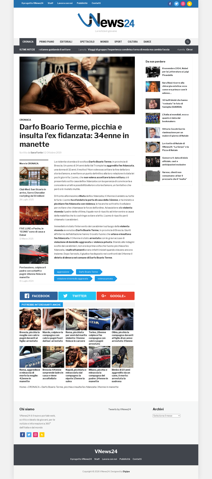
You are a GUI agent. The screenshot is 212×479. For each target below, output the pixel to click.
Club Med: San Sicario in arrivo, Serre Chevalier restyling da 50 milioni (32, 192)
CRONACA (27, 41)
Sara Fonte (37, 152)
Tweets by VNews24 (119, 409)
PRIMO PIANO (46, 41)
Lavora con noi (65, 3)
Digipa (126, 471)
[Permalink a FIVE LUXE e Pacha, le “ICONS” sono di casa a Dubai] (33, 216)
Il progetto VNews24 (32, 3)
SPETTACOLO (87, 41)
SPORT (118, 41)
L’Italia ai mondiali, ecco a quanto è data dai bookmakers (175, 118)
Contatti (96, 3)
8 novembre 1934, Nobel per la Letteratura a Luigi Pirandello (175, 71)
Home (22, 387)
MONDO (104, 41)
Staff (50, 3)
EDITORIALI (66, 41)
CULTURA (133, 41)
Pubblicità (82, 3)
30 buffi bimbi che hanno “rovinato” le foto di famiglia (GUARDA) (175, 103)
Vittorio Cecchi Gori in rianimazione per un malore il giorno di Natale (175, 132)
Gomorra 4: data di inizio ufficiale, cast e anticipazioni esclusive (175, 161)
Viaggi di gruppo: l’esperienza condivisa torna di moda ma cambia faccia (116, 49)
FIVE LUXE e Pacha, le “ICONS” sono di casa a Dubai (32, 231)
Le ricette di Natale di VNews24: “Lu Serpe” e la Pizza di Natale (175, 147)
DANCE (147, 41)
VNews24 (106, 451)
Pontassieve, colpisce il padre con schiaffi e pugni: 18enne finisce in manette (32, 272)
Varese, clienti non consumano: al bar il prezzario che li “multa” (174, 175)
